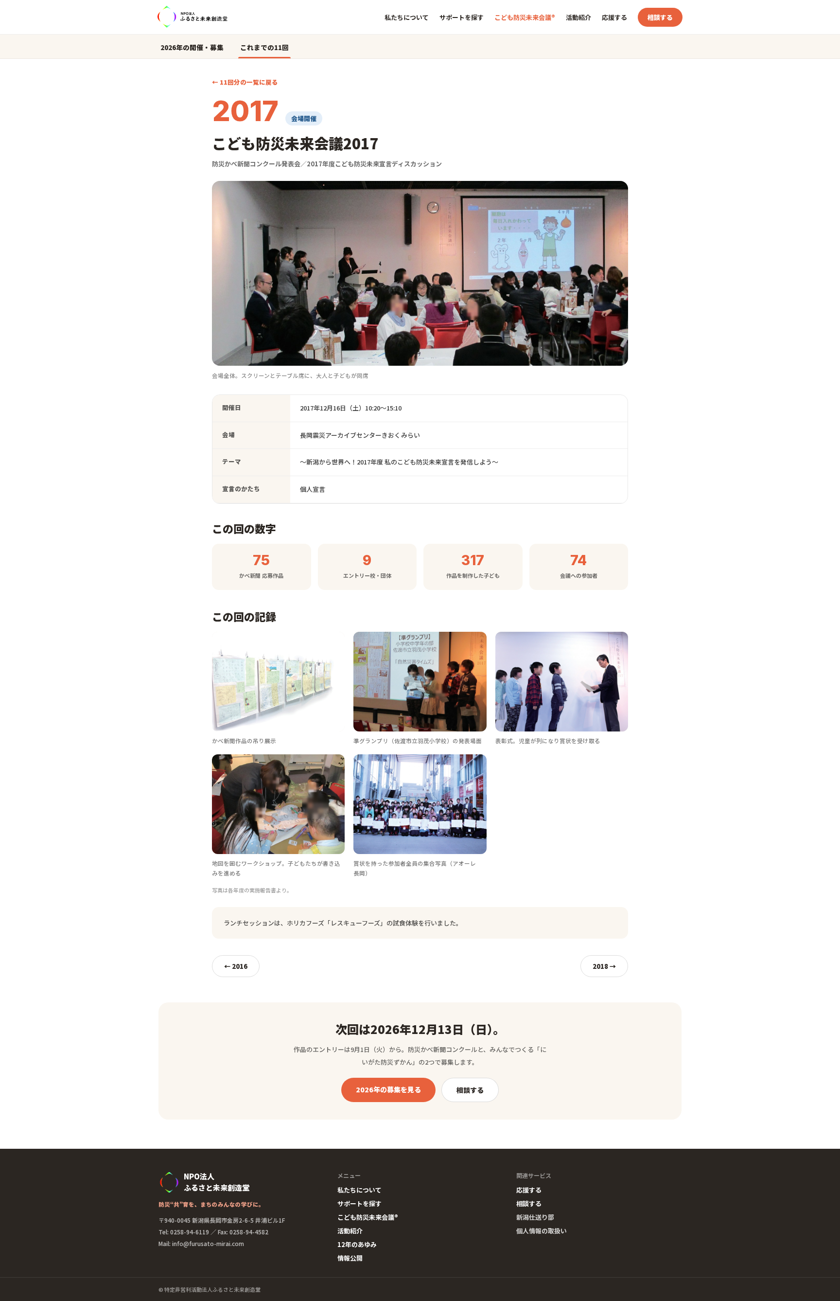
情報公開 (350, 1258)
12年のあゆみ (357, 1244)
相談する (660, 17)
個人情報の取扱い (541, 1230)
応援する (614, 17)
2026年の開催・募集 (192, 47)
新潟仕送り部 (535, 1217)
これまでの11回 (264, 47)
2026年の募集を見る (388, 1089)
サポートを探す (461, 17)
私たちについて (407, 17)
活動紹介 (578, 17)
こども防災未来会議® (524, 17)
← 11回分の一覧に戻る (245, 82)
